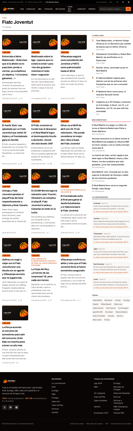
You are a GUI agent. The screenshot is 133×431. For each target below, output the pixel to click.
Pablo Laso (118, 304)
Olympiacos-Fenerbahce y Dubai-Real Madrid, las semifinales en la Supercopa (113, 57)
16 (21, 164)
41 (79, 233)
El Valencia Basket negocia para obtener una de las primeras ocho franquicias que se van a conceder (112, 81)
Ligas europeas (100, 400)
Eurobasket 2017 (101, 413)
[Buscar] (128, 9)
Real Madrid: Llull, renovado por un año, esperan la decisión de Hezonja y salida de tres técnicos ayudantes (110, 175)
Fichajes (48, 9)
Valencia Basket (121, 312)
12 (21, 98)
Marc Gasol (97, 320)
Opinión (91, 9)
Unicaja (118, 300)
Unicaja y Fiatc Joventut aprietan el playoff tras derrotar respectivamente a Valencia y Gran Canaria (15, 198)
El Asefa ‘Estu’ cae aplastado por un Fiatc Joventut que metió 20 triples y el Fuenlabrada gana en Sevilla (14, 132)
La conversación (101, 2)
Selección (60, 9)
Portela (107, 320)
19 (51, 300)
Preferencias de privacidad (121, 424)
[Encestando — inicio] (9, 9)
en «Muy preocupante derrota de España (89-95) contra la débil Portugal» (111, 212)
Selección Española (122, 393)
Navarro (120, 316)
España (95, 304)
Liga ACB (6, 52)
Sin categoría (99, 393)
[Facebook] (10, 407)
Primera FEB (119, 413)
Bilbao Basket (106, 304)
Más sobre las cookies (95, 424)
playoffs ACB (97, 312)
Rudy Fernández (99, 316)
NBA (40, 9)
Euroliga (30, 9)
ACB (22, 9)
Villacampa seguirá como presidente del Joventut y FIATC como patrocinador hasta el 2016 (72, 63)
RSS (110, 2)
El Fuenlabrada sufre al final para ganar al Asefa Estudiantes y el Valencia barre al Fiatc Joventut (72, 203)
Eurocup (82, 9)
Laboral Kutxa (98, 308)
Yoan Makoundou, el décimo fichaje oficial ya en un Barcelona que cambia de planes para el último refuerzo (113, 43)
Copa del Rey (70, 9)
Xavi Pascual (110, 308)
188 (50, 164)
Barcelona (108, 300)
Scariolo (111, 316)
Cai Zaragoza (123, 308)
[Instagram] (16, 407)
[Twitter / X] (4, 407)
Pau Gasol (109, 312)
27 (21, 300)
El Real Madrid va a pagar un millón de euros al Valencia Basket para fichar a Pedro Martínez (109, 128)
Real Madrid (97, 300)
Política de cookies (77, 424)
